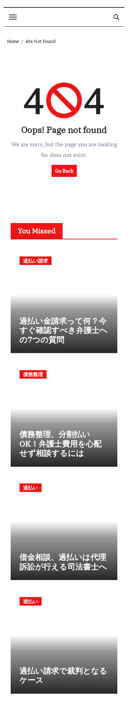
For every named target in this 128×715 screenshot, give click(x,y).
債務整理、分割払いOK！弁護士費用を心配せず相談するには (61, 443)
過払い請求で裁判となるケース (63, 675)
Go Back (64, 170)
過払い (30, 487)
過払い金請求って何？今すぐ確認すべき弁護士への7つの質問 (64, 330)
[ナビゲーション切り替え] (13, 17)
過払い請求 (35, 260)
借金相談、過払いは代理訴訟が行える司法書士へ (63, 561)
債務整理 (33, 374)
